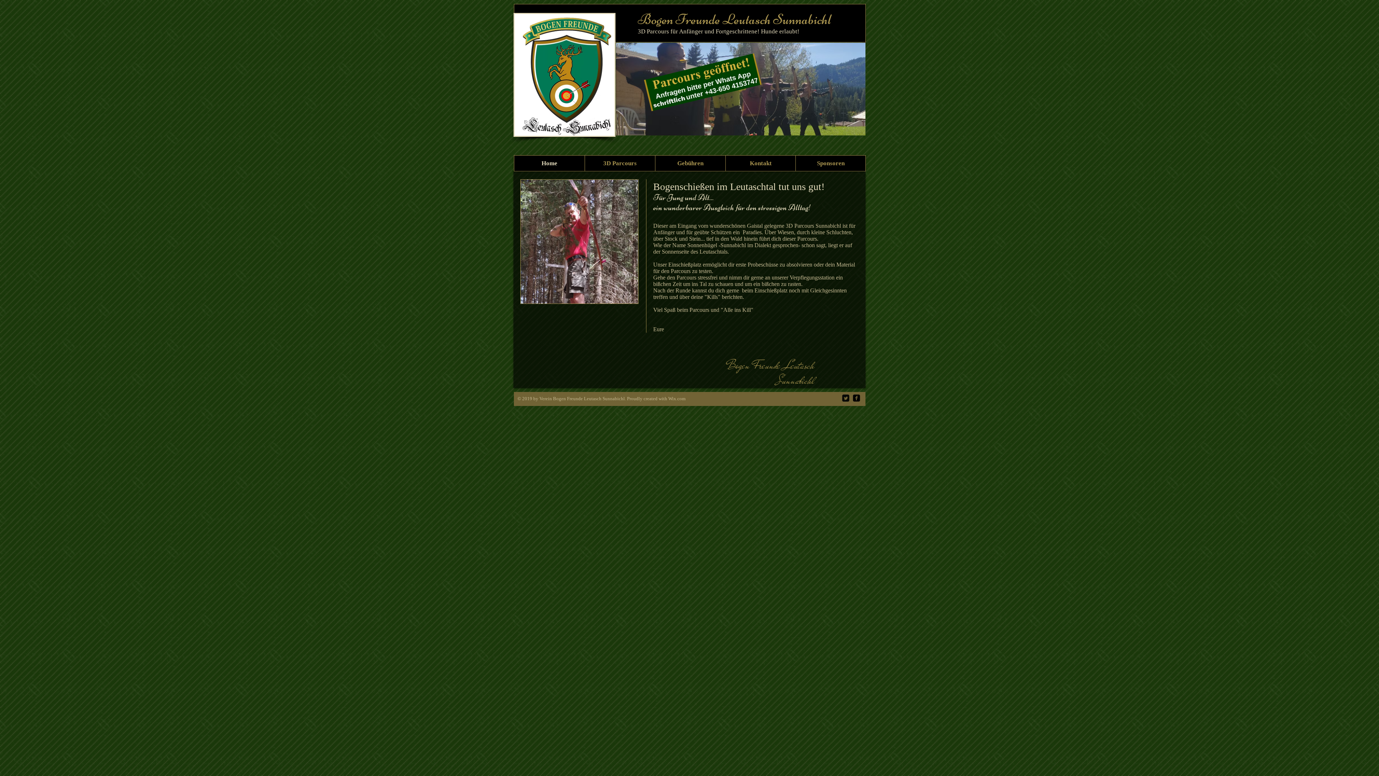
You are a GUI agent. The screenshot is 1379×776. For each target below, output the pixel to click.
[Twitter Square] (845, 398)
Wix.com (677, 398)
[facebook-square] (856, 398)
